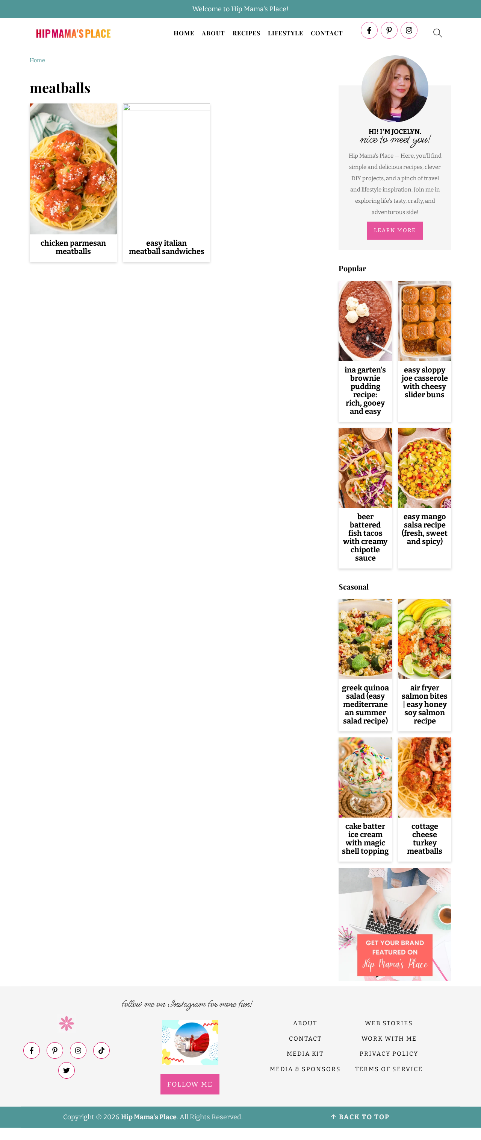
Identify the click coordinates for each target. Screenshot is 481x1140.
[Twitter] (66, 1070)
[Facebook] (369, 30)
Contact (327, 32)
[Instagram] (409, 30)
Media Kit (305, 1053)
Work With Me (389, 1038)
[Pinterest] (389, 30)
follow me (190, 1084)
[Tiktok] (101, 1050)
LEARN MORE (395, 230)
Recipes (246, 32)
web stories (389, 1023)
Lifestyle (285, 32)
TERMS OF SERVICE (389, 1069)
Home (184, 32)
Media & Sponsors (305, 1069)
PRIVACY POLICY (389, 1053)
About (213, 32)
